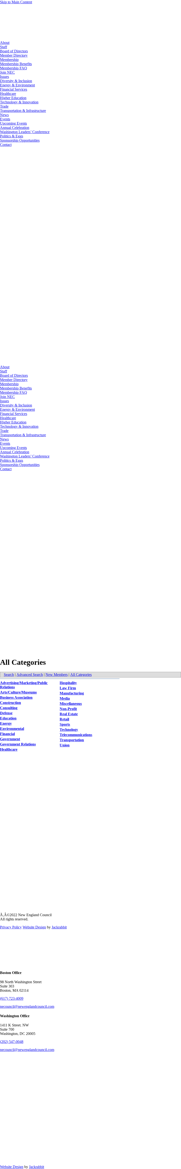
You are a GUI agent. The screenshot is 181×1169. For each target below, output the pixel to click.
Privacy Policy (11, 927)
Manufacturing (72, 693)
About (4, 43)
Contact (6, 145)
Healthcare (8, 94)
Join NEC (7, 72)
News (4, 115)
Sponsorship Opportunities (20, 140)
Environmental (12, 729)
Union (65, 745)
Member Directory (14, 55)
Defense (6, 713)
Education (8, 718)
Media (65, 698)
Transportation (72, 740)
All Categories (81, 675)
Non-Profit (68, 709)
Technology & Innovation (19, 102)
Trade (4, 106)
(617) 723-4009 (11, 998)
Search (9, 675)
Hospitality (68, 683)
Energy (6, 723)
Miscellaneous (71, 704)
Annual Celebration (14, 128)
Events (5, 119)
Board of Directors (14, 51)
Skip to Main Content (16, 2)
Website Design (34, 927)
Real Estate (69, 714)
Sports (65, 724)
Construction (10, 703)
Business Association (16, 697)
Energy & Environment (17, 85)
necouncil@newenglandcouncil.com (27, 1006)
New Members (56, 675)
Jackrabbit (59, 927)
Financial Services (13, 89)
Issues (4, 77)
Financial (7, 734)
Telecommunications (76, 735)
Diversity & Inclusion (16, 81)
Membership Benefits (16, 64)
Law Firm (68, 688)
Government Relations (18, 744)
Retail (64, 719)
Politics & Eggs (11, 136)
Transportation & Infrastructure (23, 111)
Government (10, 739)
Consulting (8, 708)
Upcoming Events (13, 123)
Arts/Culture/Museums (18, 692)
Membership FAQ (13, 68)
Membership (9, 60)
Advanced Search (29, 675)
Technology (69, 730)
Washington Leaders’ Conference (24, 132)
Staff (3, 47)
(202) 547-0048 (11, 1042)
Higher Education (13, 98)
